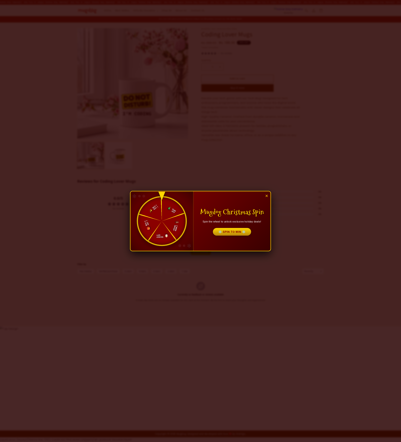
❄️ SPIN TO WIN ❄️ (232, 231)
